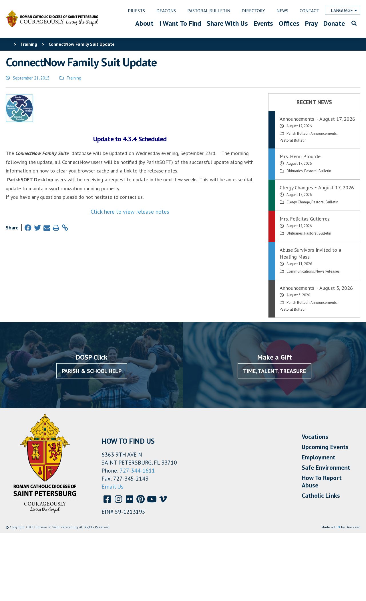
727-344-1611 (137, 470)
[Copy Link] (65, 227)
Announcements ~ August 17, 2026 (317, 119)
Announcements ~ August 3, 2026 (316, 288)
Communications (300, 271)
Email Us (113, 486)
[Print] (56, 227)
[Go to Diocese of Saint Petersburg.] (8, 44)
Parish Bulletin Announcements (312, 133)
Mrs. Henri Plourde (300, 156)
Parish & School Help (92, 371)
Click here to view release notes (130, 211)
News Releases (327, 271)
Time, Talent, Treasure (274, 371)
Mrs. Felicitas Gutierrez (305, 218)
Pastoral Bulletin (293, 140)
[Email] (46, 227)
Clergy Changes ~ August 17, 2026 (317, 187)
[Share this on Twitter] (37, 227)
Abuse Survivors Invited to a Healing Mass (310, 253)
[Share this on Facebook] (28, 227)
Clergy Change (298, 202)
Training (74, 78)
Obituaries (295, 170)
